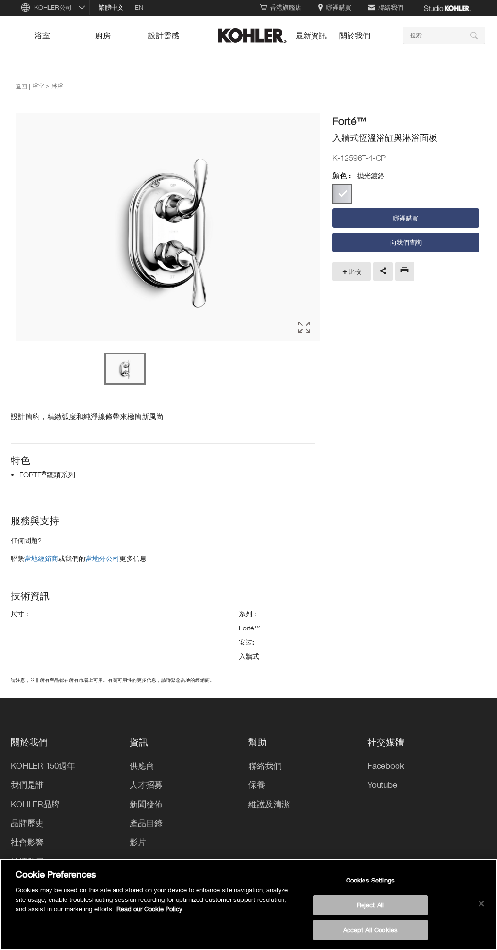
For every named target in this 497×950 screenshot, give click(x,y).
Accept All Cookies (370, 929)
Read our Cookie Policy (149, 909)
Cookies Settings (370, 880)
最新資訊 (311, 35)
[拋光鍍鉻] (342, 194)
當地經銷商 (41, 558)
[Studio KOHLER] (447, 7)
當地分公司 (102, 558)
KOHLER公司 (53, 7)
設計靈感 (163, 35)
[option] (168, 228)
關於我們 (354, 35)
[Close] (481, 904)
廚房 (103, 35)
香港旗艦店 (285, 7)
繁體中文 (111, 7)
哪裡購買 (338, 7)
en (139, 7)
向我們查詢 (406, 242)
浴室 (42, 35)
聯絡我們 (390, 7)
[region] (248, 904)
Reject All (370, 905)
